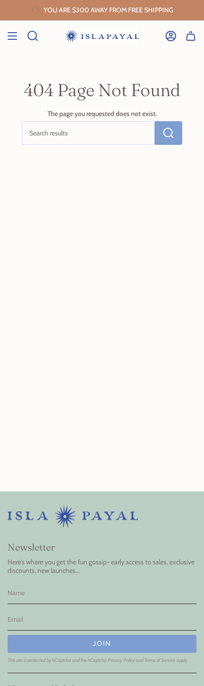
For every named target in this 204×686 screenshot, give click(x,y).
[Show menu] (12, 36)
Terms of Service (160, 660)
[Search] (168, 133)
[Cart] (191, 36)
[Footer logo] (73, 516)
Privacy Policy (121, 660)
